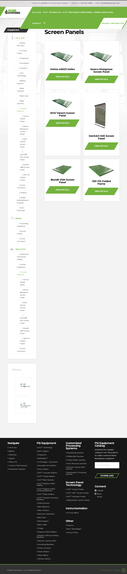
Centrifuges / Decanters (48, 462)
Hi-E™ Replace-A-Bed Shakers (46, 484)
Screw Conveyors (21, 186)
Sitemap (116, 570)
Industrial (21, 249)
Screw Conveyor (44, 548)
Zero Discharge (21, 209)
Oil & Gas (20, 38)
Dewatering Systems (75, 453)
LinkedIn (44, 3)
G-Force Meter (73, 513)
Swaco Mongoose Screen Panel (101, 70)
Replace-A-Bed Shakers (47, 532)
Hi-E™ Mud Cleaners (46, 480)
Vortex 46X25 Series (62, 69)
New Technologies (74, 529)
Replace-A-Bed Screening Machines (47, 536)
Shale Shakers (43, 551)
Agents (12, 458)
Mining (19, 218)
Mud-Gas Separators (46, 514)
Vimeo (99, 494)
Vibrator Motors (44, 559)
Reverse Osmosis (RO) (47, 541)
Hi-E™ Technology (45, 447)
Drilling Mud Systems (75, 456)
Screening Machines (46, 544)
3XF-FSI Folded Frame (101, 182)
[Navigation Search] (45, 23)
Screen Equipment (21, 265)
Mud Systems (20, 102)
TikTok (99, 497)
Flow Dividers (43, 469)
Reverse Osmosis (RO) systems (75, 468)
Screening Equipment (22, 224)
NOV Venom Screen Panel (62, 114)
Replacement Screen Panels (78, 500)
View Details (62, 77)
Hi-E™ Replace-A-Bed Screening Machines (46, 490)
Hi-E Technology (21, 74)
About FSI (13, 462)
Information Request (17, 469)
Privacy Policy (72, 532)
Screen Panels (22, 109)
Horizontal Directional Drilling (23, 257)
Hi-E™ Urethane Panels (76, 496)
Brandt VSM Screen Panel (62, 181)
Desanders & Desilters (47, 465)
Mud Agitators (43, 507)
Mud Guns (24, 96)
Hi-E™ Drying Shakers (46, 476)
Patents (70, 525)
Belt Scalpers (43, 451)
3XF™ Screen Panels (75, 489)
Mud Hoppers (43, 521)
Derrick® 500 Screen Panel (101, 137)
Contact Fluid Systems (18, 465)
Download (107, 476)
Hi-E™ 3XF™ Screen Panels (78, 493)
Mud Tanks (42, 525)
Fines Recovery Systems (77, 463)
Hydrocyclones (43, 503)
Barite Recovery (21, 44)
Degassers (24, 58)
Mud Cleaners (20, 89)
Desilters (24, 68)
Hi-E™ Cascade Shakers (47, 473)
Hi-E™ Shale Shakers (46, 494)
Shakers (23, 192)
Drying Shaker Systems (76, 460)
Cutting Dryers (22, 52)
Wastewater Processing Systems (76, 473)
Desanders (24, 63)
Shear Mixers (43, 555)
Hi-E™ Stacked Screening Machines (47, 499)
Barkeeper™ (43, 458)
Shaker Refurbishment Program (23, 200)
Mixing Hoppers (21, 82)
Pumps (40, 528)
